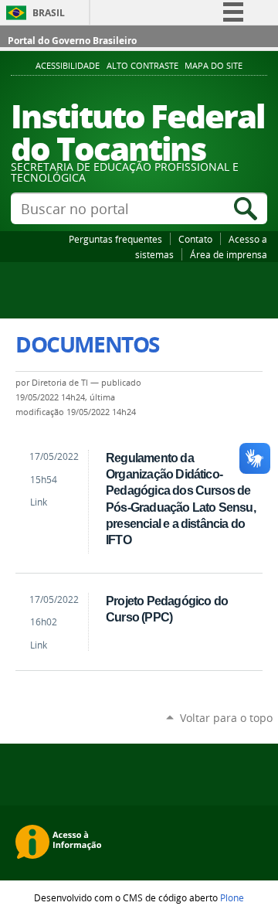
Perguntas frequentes (115, 239)
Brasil (48, 12)
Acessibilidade (68, 65)
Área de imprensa (228, 254)
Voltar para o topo (226, 717)
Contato (195, 239)
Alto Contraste (142, 65)
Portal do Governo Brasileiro (72, 40)
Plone (232, 897)
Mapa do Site (213, 65)
